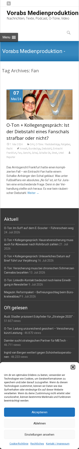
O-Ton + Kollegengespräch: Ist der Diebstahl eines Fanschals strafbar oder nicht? (37, 131)
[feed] (9, 5)
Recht (9, 148)
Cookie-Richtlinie (19, 443)
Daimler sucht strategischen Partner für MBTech (35, 340)
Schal (35, 152)
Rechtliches (37, 443)
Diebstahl (47, 148)
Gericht (27, 152)
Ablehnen (39, 423)
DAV (32, 144)
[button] (73, 367)
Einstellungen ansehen (39, 434)
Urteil (61, 152)
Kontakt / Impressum (57, 443)
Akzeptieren (39, 412)
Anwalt (23, 148)
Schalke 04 (44, 152)
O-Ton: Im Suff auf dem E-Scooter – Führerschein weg (39, 228)
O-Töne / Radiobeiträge (48, 144)
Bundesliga (35, 148)
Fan (20, 152)
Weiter (33, 193)
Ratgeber (65, 144)
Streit (54, 152)
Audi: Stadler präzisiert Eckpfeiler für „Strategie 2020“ (38, 316)
